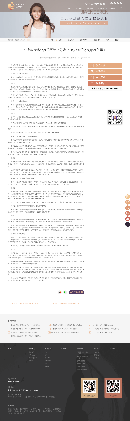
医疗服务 (78, 8)
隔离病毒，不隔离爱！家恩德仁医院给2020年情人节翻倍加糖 (26, 332)
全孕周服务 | (47, 409)
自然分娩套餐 (81, 366)
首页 (68, 8)
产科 (52, 40)
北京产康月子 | (24, 409)
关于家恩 (32, 348)
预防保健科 (96, 40)
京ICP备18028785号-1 (15, 395)
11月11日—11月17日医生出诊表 (102, 325)
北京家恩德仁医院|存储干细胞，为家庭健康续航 (26, 325)
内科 (107, 40)
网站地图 (52, 397)
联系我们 (101, 83)
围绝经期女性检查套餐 (82, 357)
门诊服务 (96, 352)
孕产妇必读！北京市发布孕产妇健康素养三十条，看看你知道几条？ (66, 332)
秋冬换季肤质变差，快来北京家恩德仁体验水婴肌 (26, 329)
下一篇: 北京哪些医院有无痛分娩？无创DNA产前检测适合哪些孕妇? (67, 304)
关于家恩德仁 (33, 358)
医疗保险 (96, 355)
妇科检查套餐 (81, 364)
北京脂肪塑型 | (48, 411)
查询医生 (101, 71)
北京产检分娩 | (36, 409)
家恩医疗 (31, 352)
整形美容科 (83, 40)
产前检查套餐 (81, 361)
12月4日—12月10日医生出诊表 (102, 332)
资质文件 (101, 65)
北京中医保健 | (13, 409)
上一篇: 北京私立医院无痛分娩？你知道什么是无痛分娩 (26, 304)
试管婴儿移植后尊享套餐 (82, 352)
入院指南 (96, 358)
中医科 (117, 40)
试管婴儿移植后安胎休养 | (32, 411)
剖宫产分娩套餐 (82, 369)
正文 (28, 40)
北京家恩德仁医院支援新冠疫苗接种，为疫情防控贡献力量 (66, 325)
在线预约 (101, 77)
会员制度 (112, 8)
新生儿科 (71, 40)
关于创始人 (32, 355)
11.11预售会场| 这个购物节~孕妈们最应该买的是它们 (107, 329)
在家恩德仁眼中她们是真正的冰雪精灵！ (65, 329)
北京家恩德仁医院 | (20, 413)
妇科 (60, 40)
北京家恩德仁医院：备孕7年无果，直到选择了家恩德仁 (26, 336)
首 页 (9, 348)
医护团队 (64, 348)
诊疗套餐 (90, 8)
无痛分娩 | (18, 411)
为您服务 (101, 8)
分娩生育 (22, 40)
